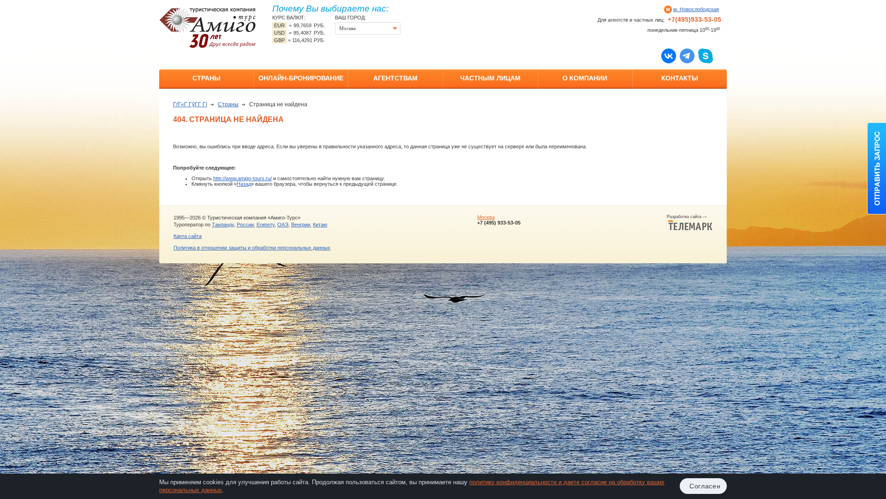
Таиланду (223, 224)
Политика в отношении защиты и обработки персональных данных (252, 247)
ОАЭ (282, 224)
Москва (486, 217)
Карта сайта (188, 236)
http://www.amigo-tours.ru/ (242, 178)
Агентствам (395, 78)
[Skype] (705, 55)
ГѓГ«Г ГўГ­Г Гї (190, 104)
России (245, 224)
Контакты (679, 78)
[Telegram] (687, 55)
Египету (266, 224)
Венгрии (300, 224)
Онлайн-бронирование (300, 78)
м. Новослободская (696, 9)
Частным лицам (490, 78)
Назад (244, 184)
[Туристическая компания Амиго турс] (207, 27)
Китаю (320, 224)
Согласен (705, 486)
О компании (585, 78)
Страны (206, 78)
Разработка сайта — (689, 216)
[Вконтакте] (668, 55)
